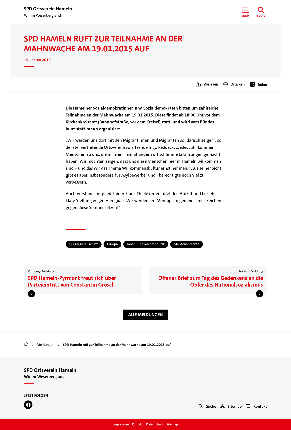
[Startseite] (26, 344)
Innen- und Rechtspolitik (146, 244)
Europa (112, 244)
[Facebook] (28, 404)
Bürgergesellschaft (83, 244)
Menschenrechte (186, 244)
